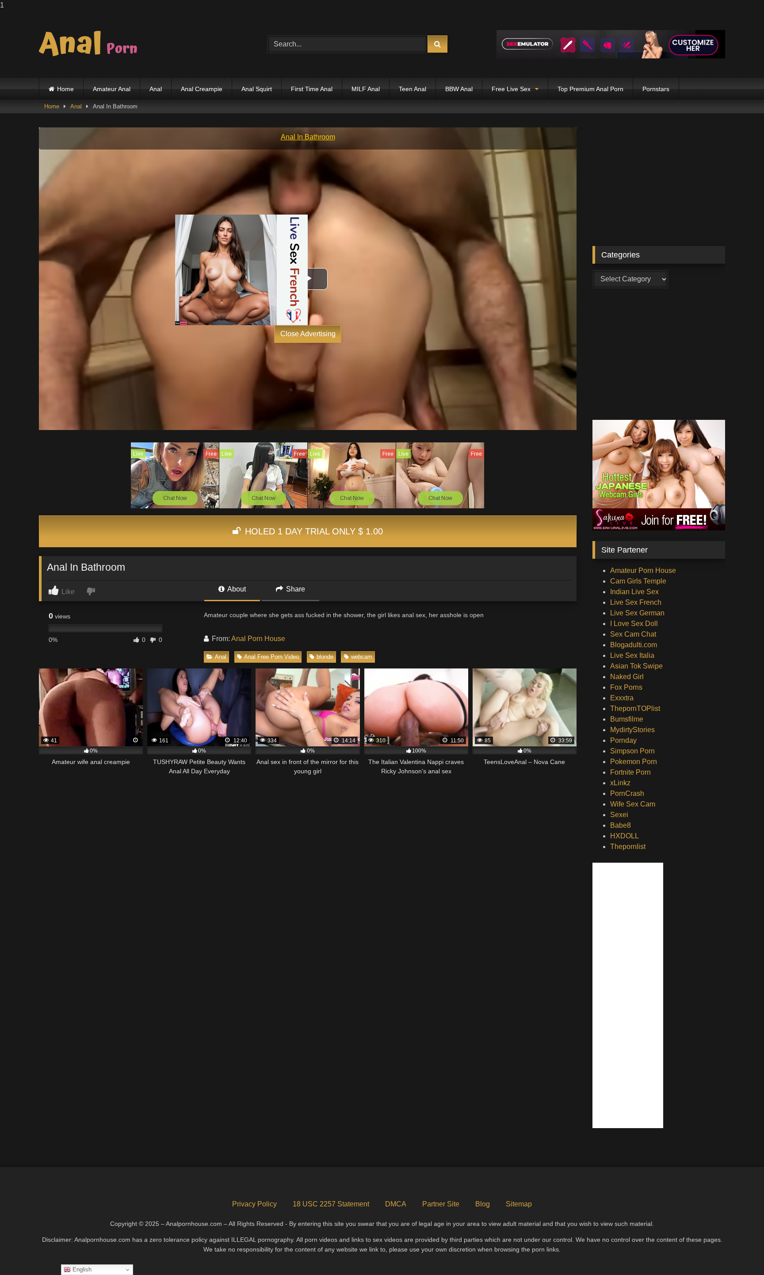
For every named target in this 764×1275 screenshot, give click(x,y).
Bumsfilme (626, 719)
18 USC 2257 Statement (331, 1204)
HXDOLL (624, 836)
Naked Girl (627, 676)
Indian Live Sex (634, 591)
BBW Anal (459, 88)
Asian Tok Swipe (636, 666)
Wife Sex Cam (632, 804)
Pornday (623, 740)
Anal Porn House (258, 638)
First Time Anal (311, 88)
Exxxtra (622, 698)
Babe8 (620, 825)
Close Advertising (308, 334)
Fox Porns (626, 687)
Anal (155, 88)
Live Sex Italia (632, 655)
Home (65, 88)
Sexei (619, 814)
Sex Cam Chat (633, 634)
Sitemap (519, 1204)
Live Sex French (635, 602)
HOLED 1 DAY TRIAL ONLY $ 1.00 (312, 531)
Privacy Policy (254, 1204)
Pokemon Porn (633, 761)
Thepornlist (628, 846)
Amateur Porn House (643, 570)
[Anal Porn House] (92, 44)
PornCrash (627, 793)
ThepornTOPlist (635, 708)
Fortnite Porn (630, 772)
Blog (482, 1204)
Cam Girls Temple (638, 581)
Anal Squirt (256, 88)
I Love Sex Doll (634, 623)
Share (294, 589)
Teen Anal (412, 88)
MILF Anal (365, 88)
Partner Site (440, 1204)
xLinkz (620, 783)
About (236, 589)
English (81, 1269)
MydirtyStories (632, 730)
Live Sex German (637, 613)
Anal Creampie (201, 88)
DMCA (395, 1204)
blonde (325, 656)
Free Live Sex (511, 88)
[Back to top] (736, 1250)
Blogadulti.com (633, 645)
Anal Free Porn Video (271, 656)
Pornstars (655, 88)
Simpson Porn (632, 751)
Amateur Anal (111, 88)
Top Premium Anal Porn (590, 88)
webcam (361, 656)
